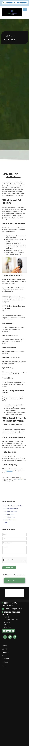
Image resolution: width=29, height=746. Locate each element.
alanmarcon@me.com (13, 609)
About (4, 649)
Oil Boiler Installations (11, 511)
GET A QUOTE (10, 580)
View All (7, 522)
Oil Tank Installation (10, 520)
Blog (4, 665)
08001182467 (10, 3)
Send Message (9, 567)
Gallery (5, 662)
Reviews (5, 659)
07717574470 (22, 3)
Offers (4, 655)
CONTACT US (8, 631)
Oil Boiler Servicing (10, 517)
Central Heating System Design (13, 506)
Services (5, 652)
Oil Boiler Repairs (9, 514)
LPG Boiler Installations (11, 508)
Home (4, 645)
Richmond (9, 471)
